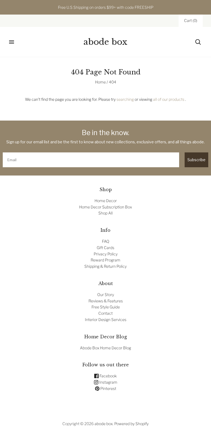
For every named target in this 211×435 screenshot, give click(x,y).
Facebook (108, 375)
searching (125, 99)
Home (100, 82)
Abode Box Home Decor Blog (105, 347)
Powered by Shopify (131, 423)
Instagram (107, 382)
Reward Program (105, 260)
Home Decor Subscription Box (105, 207)
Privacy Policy (106, 254)
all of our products (168, 99)
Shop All (105, 213)
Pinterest (107, 388)
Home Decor (106, 200)
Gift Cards (105, 247)
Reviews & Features (105, 301)
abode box (104, 423)
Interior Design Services (105, 319)
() (190, 20)
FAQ (105, 241)
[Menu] (11, 42)
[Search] (198, 42)
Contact (105, 313)
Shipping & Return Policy (105, 266)
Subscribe (196, 159)
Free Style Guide (105, 307)
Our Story (105, 294)
